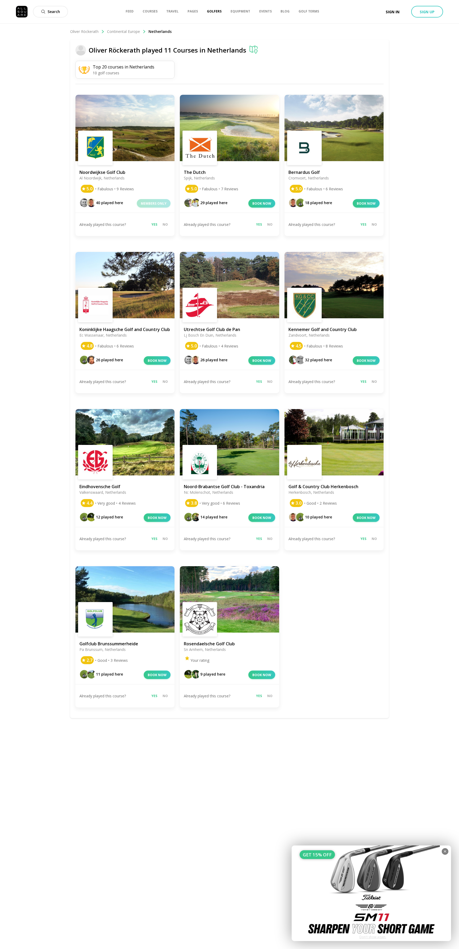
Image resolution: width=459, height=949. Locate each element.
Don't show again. (372, 937)
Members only (154, 203)
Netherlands (226, 50)
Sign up (427, 11)
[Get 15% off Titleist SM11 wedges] (371, 893)
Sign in (393, 11)
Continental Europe (123, 31)
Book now (261, 203)
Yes (154, 224)
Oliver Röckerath (84, 31)
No (165, 224)
